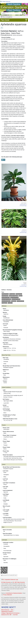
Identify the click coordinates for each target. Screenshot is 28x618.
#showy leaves (5, 295)
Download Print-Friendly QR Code (9, 575)
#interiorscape (19, 293)
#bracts (20, 295)
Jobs (12, 609)
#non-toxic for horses (6, 299)
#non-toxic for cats (14, 297)
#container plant (20, 301)
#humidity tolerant (5, 297)
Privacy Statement (7, 594)
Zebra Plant (15, 33)
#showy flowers (5, 293)
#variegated (4, 302)
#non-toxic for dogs (16, 299)
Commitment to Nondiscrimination (14, 593)
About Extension (5, 609)
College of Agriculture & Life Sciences (10, 613)
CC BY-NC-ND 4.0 (23, 204)
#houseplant (12, 293)
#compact (10, 302)
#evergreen (13, 301)
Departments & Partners (7, 611)
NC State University (6, 582)
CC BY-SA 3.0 (23, 284)
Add (4, 159)
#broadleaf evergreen (13, 295)
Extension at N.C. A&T (6, 614)
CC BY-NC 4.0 (23, 231)
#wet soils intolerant (6, 301)
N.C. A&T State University (19, 582)
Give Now (15, 614)
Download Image (23, 205)
